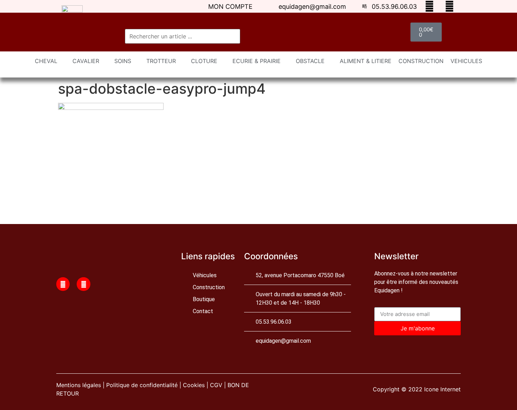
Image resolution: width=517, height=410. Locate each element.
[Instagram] (83, 284)
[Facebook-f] (63, 284)
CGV (216, 385)
